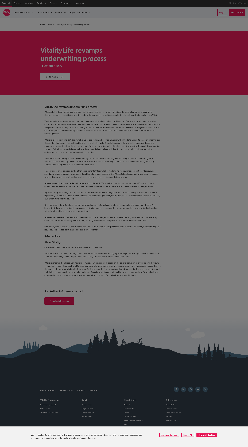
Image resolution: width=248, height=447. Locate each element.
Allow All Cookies (207, 434)
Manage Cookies (169, 434)
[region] (124, 436)
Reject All (187, 434)
